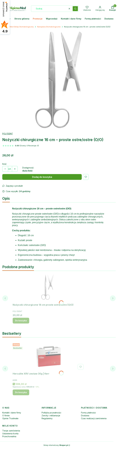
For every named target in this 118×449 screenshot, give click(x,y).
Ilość (4, 164)
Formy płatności (88, 412)
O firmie (6, 415)
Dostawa (85, 415)
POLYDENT (7, 133)
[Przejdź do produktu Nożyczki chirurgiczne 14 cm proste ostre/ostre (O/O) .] (49, 287)
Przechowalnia (9, 436)
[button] (75, 8)
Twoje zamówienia (11, 430)
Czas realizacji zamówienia (93, 418)
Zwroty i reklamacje (51, 415)
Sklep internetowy (55, 445)
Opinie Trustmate (10, 418)
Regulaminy (47, 418)
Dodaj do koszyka (42, 177)
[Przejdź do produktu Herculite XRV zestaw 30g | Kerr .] (49, 356)
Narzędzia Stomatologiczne (49, 27)
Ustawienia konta (10, 433)
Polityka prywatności (51, 412)
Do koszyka (21, 320)
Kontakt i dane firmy (11, 412)
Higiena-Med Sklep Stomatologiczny (18, 27)
